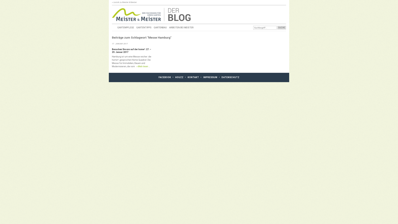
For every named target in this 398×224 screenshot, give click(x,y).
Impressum (210, 77)
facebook (165, 77)
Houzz (179, 77)
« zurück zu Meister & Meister (124, 2)
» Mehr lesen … (143, 66)
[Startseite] (138, 14)
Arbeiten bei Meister (181, 27)
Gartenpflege (125, 27)
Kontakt (193, 77)
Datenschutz (230, 77)
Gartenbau (160, 27)
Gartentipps (143, 27)
